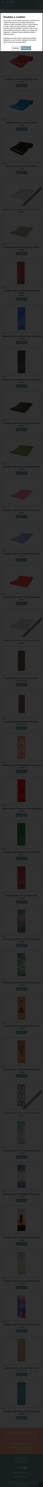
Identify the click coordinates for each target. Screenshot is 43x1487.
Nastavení (16, 48)
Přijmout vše (26, 48)
